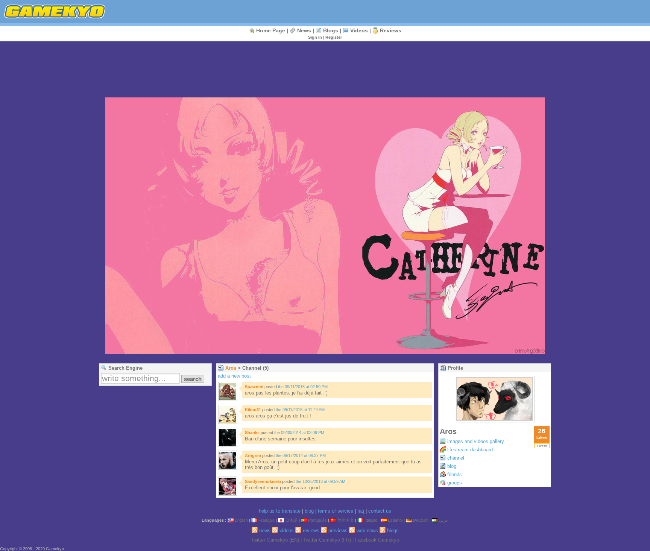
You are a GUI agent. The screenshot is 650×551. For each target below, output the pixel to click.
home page (270, 30)
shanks (252, 432)
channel (455, 458)
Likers (542, 446)
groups (454, 483)
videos (359, 30)
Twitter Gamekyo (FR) (327, 540)
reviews (390, 30)
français (266, 520)
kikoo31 (253, 409)
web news (367, 530)
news (304, 30)
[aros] (494, 420)
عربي (443, 520)
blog (451, 466)
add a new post (234, 376)
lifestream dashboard (470, 449)
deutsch (420, 520)
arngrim (253, 455)
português (317, 520)
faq (360, 511)
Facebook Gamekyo (377, 540)
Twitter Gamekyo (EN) (275, 540)
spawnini (254, 386)
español (395, 520)
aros (230, 368)
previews (338, 530)
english (241, 520)
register (333, 37)
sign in (315, 37)
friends (454, 474)
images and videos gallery (475, 441)
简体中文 (345, 520)
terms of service (335, 511)
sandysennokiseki (263, 481)
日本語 (291, 520)
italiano (370, 520)
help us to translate (280, 511)
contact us (379, 511)
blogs (330, 30)
